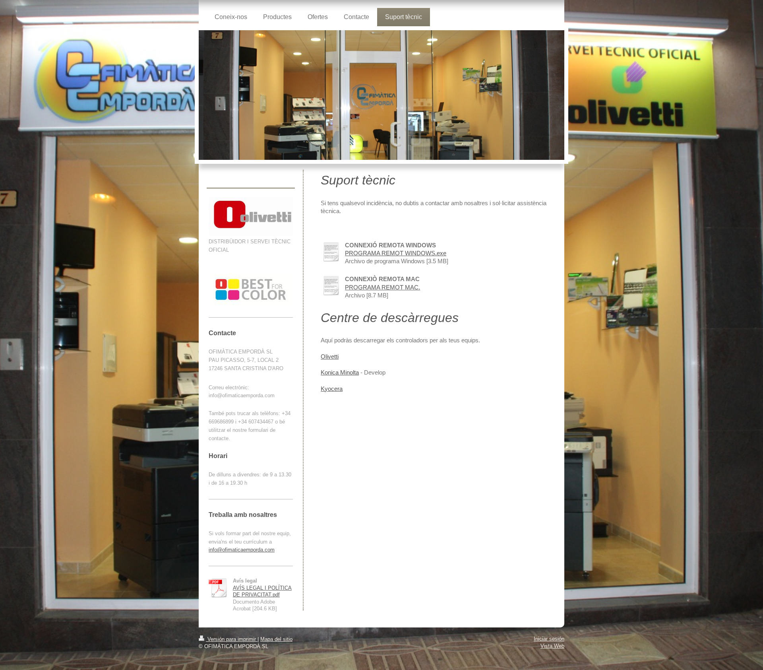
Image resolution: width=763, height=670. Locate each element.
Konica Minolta (340, 372)
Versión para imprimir (232, 639)
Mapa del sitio (276, 639)
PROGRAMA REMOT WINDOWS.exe (395, 253)
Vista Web (552, 646)
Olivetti (330, 356)
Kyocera (332, 388)
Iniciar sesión (549, 639)
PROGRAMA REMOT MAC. (382, 287)
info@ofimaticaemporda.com (242, 550)
